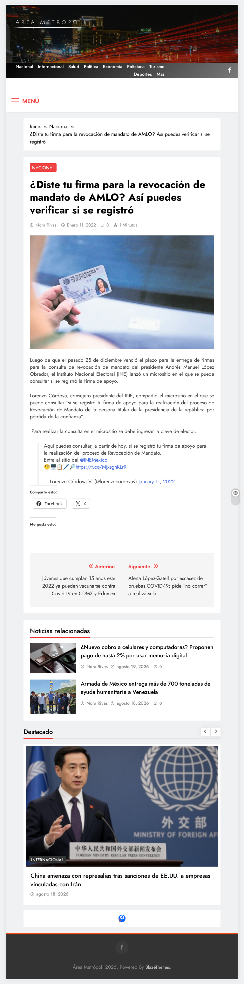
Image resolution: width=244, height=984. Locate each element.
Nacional (24, 66)
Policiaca (136, 66)
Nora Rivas (46, 225)
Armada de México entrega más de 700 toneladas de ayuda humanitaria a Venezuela (145, 688)
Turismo (157, 66)
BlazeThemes (158, 967)
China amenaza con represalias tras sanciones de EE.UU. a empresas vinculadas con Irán (120, 880)
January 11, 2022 (157, 481)
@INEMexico (93, 460)
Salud (73, 66)
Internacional (51, 66)
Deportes (143, 74)
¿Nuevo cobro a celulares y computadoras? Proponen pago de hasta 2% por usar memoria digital (147, 651)
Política (91, 66)
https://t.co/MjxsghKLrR (101, 467)
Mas (161, 74)
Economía (112, 66)
